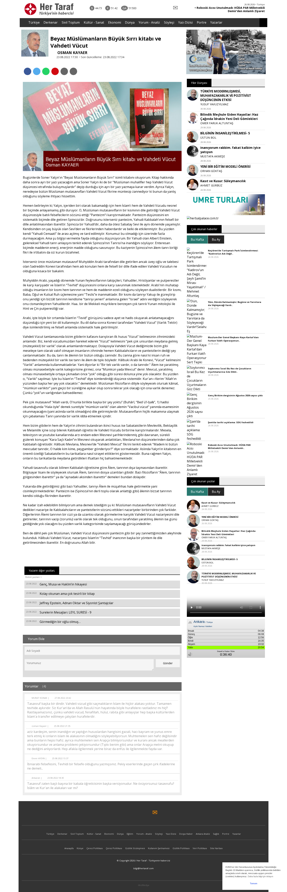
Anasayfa (69, 848)
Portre (201, 22)
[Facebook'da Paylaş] (27, 71)
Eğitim (130, 833)
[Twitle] (36, 71)
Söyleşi (169, 22)
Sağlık (216, 833)
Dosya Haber (186, 833)
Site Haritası (216, 848)
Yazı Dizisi (185, 22)
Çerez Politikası (94, 848)
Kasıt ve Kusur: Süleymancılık (223, 181)
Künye (80, 848)
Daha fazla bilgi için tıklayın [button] (260, 876)
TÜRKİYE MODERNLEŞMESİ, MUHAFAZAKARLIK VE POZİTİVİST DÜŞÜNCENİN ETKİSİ (225, 95)
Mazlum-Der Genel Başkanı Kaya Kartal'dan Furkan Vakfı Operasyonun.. (233, 339)
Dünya (130, 22)
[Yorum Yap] (73, 71)
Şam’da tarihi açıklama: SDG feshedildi (230, 422)
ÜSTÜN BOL (208, 137)
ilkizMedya (143, 885)
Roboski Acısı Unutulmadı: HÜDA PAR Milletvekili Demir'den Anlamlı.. (229, 446)
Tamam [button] (253, 883)
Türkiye (34, 22)
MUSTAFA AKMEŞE (212, 156)
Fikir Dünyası (199, 83)
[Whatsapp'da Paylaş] (46, 71)
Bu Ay (216, 239)
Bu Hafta (197, 239)
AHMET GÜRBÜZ (211, 185)
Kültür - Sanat (94, 22)
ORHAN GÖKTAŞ (211, 171)
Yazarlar (216, 22)
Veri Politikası (200, 848)
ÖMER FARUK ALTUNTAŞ (216, 123)
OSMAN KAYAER (71, 52)
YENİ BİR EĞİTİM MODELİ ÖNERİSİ (225, 166)
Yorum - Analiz (149, 22)
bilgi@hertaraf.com (143, 868)
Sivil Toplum (71, 22)
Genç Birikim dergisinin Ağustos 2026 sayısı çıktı (235, 395)
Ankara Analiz (203, 833)
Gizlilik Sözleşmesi (135, 848)
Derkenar (51, 22)
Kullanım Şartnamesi (158, 848)
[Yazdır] (64, 71)
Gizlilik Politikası (181, 848)
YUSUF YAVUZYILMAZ (214, 104)
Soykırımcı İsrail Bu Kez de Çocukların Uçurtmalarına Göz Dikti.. (229, 370)
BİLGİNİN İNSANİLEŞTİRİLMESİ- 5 (225, 133)
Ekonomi (114, 22)
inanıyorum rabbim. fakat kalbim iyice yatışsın (228, 545)
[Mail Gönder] (55, 71)
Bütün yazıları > (33, 576)
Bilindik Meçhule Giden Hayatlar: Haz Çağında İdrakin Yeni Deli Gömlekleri (229, 116)
